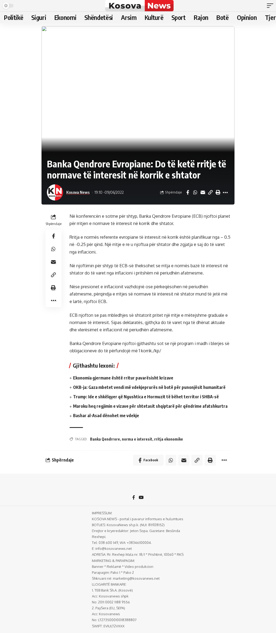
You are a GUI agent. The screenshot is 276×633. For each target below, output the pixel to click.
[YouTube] (141, 498)
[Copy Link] (210, 192)
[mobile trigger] (271, 5)
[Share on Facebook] (187, 192)
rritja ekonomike (168, 439)
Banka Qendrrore (105, 439)
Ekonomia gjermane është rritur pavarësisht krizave (123, 378)
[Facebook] (133, 498)
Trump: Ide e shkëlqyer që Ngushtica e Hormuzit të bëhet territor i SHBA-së (146, 396)
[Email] (202, 192)
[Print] (218, 192)
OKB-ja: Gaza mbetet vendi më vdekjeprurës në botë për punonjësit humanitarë (149, 387)
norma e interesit (137, 439)
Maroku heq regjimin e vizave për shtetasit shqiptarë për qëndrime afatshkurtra (150, 406)
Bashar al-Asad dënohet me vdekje (106, 415)
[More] (225, 192)
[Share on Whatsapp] (195, 192)
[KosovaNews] (139, 5)
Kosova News (78, 192)
